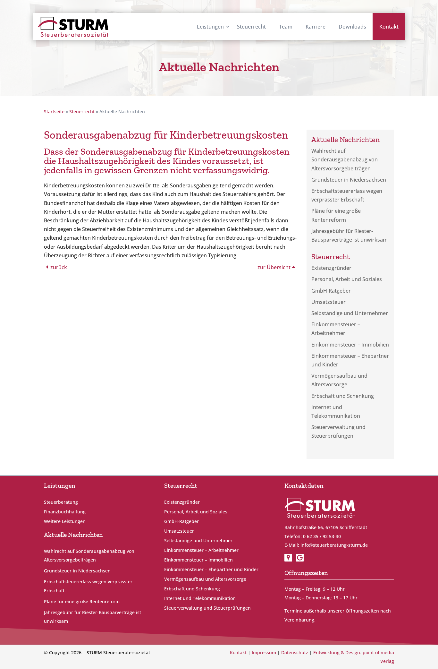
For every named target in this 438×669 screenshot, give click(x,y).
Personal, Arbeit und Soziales (346, 279)
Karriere (315, 26)
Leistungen (210, 26)
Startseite (54, 111)
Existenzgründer (331, 267)
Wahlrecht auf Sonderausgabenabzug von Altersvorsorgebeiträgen (344, 159)
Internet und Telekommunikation (200, 598)
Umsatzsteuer (328, 301)
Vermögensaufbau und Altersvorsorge (205, 579)
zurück (58, 267)
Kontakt (389, 26)
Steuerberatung (61, 502)
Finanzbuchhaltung (65, 512)
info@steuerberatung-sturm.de (334, 545)
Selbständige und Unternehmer (349, 313)
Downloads (352, 26)
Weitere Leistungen (65, 521)
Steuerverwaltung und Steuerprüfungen (207, 608)
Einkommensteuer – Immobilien (350, 344)
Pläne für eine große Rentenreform (82, 601)
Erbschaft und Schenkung (342, 395)
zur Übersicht (274, 267)
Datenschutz (294, 652)
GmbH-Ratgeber (331, 290)
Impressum (264, 652)
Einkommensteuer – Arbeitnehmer (201, 550)
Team (285, 26)
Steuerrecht (251, 26)
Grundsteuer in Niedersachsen (348, 179)
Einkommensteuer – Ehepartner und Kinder (211, 569)
